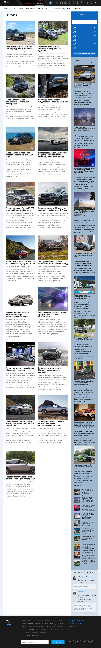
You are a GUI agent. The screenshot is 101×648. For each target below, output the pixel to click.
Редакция (72, 626)
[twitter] (65, 2)
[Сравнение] (87, 3)
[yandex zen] (77, 2)
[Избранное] (91, 3)
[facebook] (57, 2)
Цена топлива (84, 14)
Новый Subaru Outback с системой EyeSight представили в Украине (17, 315)
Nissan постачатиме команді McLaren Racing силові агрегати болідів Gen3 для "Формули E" (84, 171)
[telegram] (73, 2)
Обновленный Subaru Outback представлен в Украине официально (52, 315)
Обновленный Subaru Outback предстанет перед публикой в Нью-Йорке (20, 423)
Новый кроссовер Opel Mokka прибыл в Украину (83, 466)
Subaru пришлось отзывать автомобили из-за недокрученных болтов (51, 423)
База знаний (30, 8)
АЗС (47, 8)
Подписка (58, 642)
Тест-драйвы (18, 8)
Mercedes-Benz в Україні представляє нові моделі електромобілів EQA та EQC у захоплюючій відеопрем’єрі (84, 425)
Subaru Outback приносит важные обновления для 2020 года (19, 155)
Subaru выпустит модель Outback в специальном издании (49, 370)
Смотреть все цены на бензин (84, 53)
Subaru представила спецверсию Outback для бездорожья (17, 102)
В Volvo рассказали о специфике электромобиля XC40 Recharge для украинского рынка (84, 382)
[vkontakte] (81, 2)
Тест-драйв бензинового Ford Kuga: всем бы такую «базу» (83, 255)
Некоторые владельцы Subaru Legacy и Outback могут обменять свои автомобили (52, 155)
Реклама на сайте (75, 624)
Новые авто (78, 8)
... (84, 609)
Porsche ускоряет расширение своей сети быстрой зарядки (82, 297)
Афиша (40, 8)
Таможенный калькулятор (61, 8)
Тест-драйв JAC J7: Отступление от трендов (83, 339)
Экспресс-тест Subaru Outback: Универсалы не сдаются (49, 49)
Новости (7, 8)
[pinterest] (69, 2)
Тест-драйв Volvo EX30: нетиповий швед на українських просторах (82, 85)
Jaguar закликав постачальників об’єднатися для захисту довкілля (84, 128)
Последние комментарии (84, 573)
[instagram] (61, 2)
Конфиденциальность (77, 621)
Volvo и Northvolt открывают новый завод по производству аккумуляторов (84, 213)
